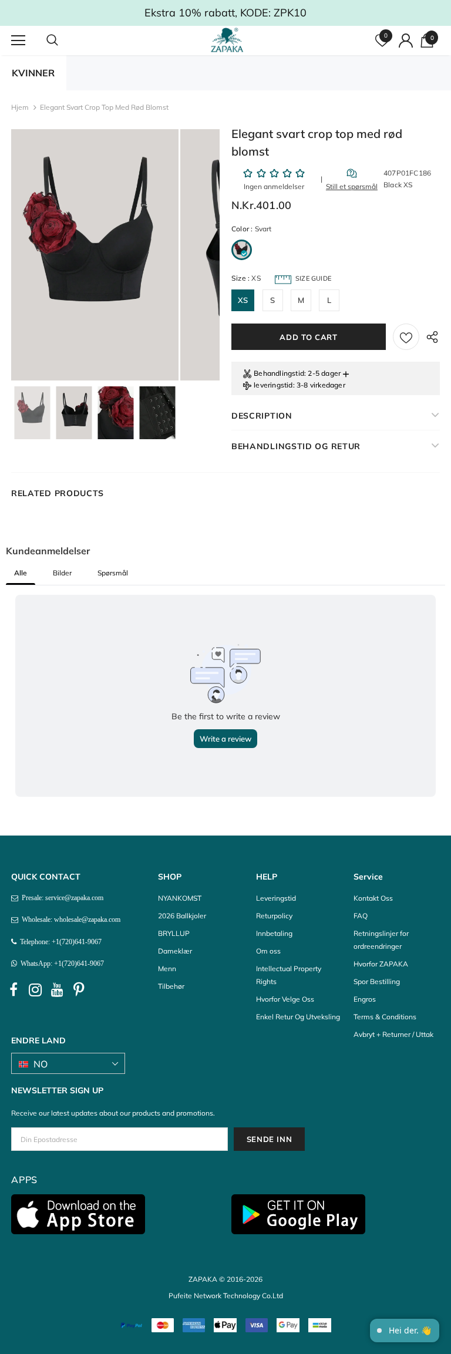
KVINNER (33, 73)
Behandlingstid (279, 373)
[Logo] (227, 40)
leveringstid (273, 384)
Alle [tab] (20, 572)
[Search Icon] (64, 40)
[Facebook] (13, 990)
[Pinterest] (78, 990)
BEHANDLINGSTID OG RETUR (296, 446)
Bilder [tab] (62, 572)
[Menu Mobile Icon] (18, 40)
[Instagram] (35, 990)
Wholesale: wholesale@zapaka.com (69, 919)
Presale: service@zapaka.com (60, 897)
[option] (95, 254)
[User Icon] (406, 40)
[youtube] (57, 990)
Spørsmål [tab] (112, 572)
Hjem (20, 107)
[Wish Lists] (406, 337)
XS (243, 300)
